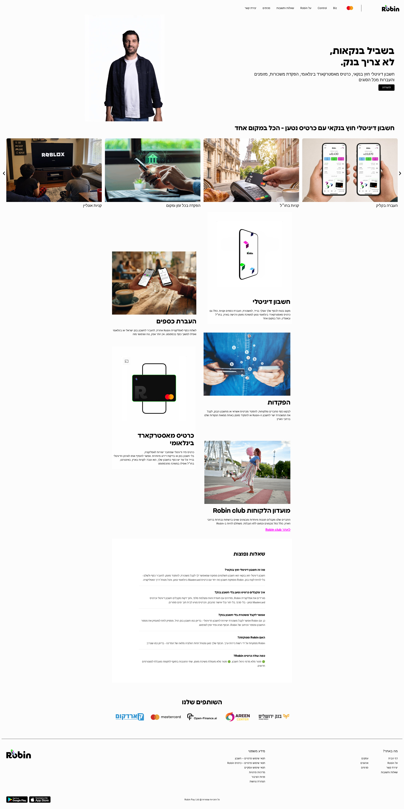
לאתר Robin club (277, 529)
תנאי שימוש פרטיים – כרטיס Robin (246, 763)
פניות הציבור (258, 776)
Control (322, 8)
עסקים (364, 758)
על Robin (305, 8)
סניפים (266, 8)
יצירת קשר (250, 8)
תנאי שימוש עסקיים (254, 767)
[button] (4, 173)
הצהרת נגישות (257, 781)
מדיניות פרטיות (257, 772)
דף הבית (393, 758)
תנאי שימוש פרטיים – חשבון (250, 758)
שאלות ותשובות (285, 8)
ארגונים (364, 763)
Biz (335, 8)
